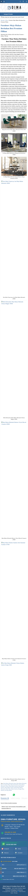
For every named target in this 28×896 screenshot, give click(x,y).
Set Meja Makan (8, 790)
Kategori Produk (8, 14)
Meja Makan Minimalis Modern (12, 784)
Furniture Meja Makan (10, 39)
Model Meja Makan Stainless (12, 789)
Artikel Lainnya (15, 798)
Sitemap (15, 892)
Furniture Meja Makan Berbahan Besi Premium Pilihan (11, 28)
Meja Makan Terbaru (9, 787)
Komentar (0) (5, 798)
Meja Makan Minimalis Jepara (9, 783)
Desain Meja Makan (11, 129)
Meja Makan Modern (13, 786)
